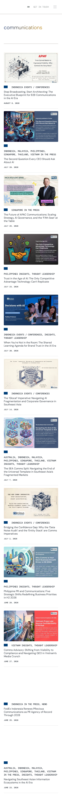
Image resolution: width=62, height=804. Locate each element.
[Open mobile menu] (55, 7)
